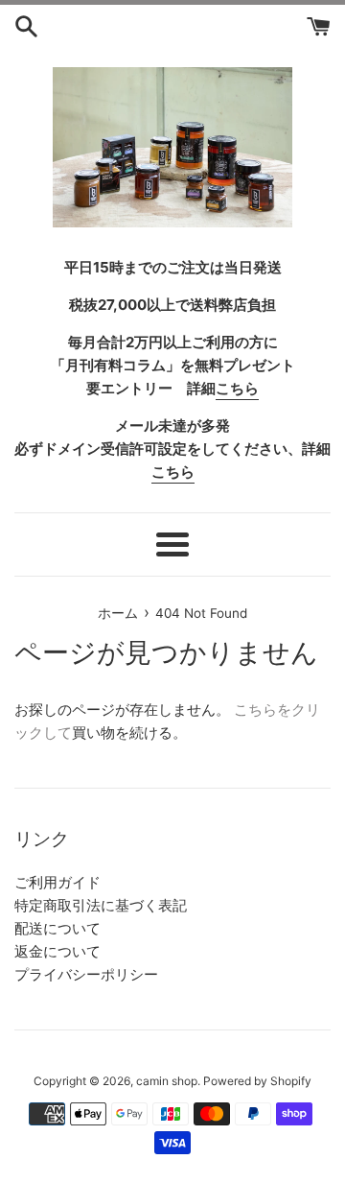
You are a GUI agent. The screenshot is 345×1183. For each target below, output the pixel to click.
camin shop (166, 1081)
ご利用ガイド (57, 882)
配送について (57, 928)
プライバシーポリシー (86, 974)
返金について (57, 951)
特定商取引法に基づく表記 (100, 905)
